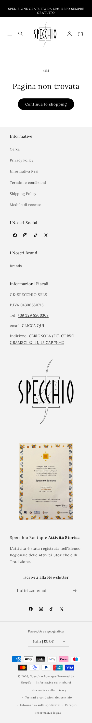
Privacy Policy (21, 160)
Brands (16, 266)
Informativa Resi (24, 171)
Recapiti (71, 705)
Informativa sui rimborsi (53, 682)
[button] (9, 33)
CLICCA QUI (33, 325)
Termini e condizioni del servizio (48, 697)
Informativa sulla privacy (48, 690)
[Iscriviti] (74, 590)
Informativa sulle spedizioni (40, 705)
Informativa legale (48, 712)
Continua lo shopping (46, 104)
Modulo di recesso (25, 204)
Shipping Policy (23, 193)
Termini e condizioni (28, 182)
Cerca (15, 149)
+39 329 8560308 (33, 315)
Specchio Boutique (43, 676)
